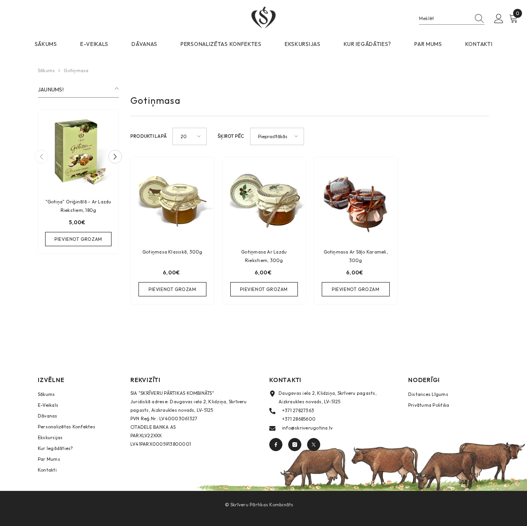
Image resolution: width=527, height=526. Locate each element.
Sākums (46, 70)
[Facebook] (275, 444)
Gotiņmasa (76, 70)
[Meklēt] (452, 19)
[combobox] (444, 18)
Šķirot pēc (231, 136)
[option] (78, 183)
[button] (115, 157)
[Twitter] (313, 444)
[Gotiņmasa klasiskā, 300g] (172, 198)
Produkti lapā (148, 136)
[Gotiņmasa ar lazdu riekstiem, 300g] (264, 198)
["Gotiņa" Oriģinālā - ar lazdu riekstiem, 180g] (78, 150)
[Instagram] (294, 444)
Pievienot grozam (78, 239)
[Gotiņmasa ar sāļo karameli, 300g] (355, 198)
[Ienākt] (498, 19)
